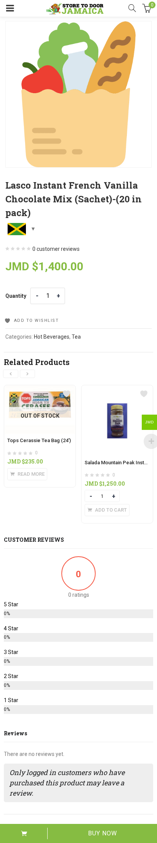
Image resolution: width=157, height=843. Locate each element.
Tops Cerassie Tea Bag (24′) (39, 440)
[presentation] (10, 374)
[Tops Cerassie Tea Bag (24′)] (40, 390)
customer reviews (56, 249)
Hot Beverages (51, 337)
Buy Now (102, 833)
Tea (76, 337)
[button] (107, 510)
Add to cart (24, 833)
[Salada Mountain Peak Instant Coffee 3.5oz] (117, 390)
